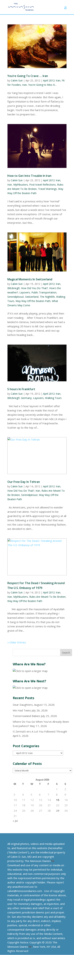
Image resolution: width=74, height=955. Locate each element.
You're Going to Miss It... (42, 84)
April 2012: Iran (51, 80)
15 (57, 800)
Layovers (24, 292)
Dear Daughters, (23, 704)
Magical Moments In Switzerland (29, 279)
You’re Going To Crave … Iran (27, 76)
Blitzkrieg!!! (13, 288)
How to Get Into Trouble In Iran (29, 176)
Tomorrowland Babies (26, 716)
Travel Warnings (47, 189)
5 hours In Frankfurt (21, 389)
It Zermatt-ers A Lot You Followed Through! (40, 731)
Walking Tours (53, 398)
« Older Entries (16, 642)
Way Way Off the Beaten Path (33, 301)
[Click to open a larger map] (30, 671)
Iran (24, 84)
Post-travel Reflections (42, 184)
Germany (26, 398)
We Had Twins (22, 710)
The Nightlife (47, 296)
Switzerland (31, 296)
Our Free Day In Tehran (23, 482)
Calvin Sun (17, 80)
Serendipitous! (15, 296)
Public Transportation (43, 292)
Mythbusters (20, 184)
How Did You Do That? (34, 288)
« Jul (15, 820)
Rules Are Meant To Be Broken (47, 596)
